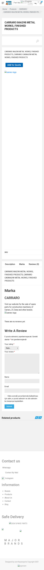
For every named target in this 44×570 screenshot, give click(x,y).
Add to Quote (14, 65)
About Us (8, 498)
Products (13, 9)
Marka (22, 264)
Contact (8, 501)
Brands (7, 491)
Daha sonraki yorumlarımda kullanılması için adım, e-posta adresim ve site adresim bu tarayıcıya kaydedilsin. (21, 398)
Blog (6, 504)
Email (7, 386)
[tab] (10, 264)
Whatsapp (6, 468)
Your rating (9, 344)
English (28, 1)
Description (10, 264)
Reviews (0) (34, 264)
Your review (10, 352)
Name (7, 377)
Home (5, 9)
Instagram (9, 478)
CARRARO (23, 9)
